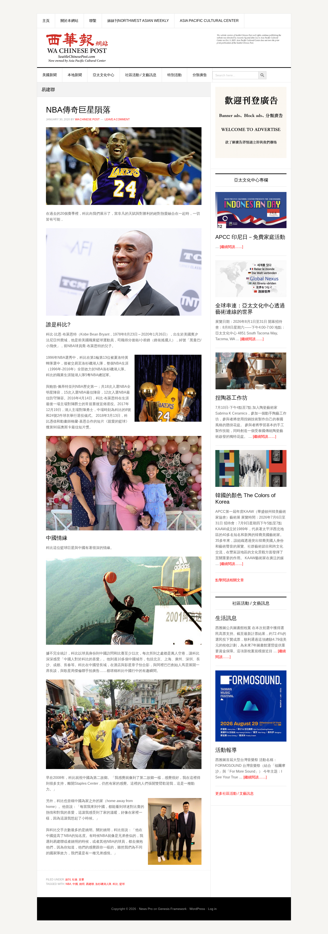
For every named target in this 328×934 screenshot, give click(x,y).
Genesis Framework (172, 909)
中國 (75, 884)
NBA (68, 884)
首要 (81, 879)
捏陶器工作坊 (231, 398)
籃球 (122, 884)
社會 (74, 879)
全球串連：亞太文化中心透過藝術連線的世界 (250, 308)
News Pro (146, 909)
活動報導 (226, 750)
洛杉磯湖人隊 (103, 884)
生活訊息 (226, 618)
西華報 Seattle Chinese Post (87, 48)
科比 (115, 884)
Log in (212, 909)
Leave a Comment (117, 119)
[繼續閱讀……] (231, 247)
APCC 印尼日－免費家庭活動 (250, 237)
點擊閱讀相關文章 (229, 580)
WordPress (197, 909)
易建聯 (90, 884)
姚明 (82, 884)
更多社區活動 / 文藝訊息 (234, 793)
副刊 (68, 879)
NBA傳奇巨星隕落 (78, 109)
